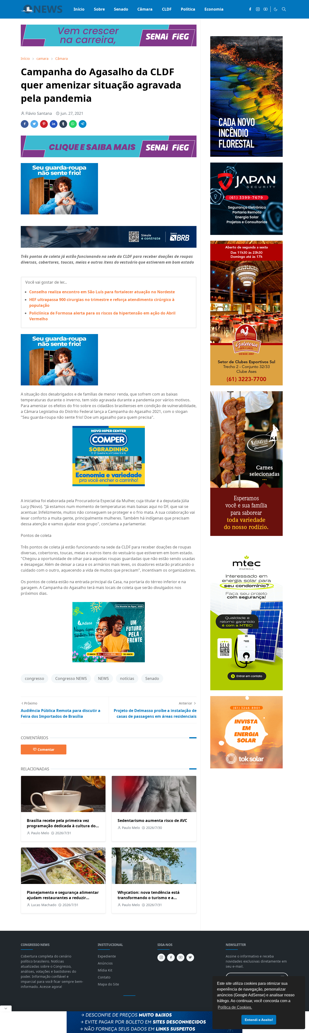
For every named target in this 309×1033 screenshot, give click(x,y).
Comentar (46, 749)
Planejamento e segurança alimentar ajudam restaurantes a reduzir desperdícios (63, 898)
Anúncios (105, 963)
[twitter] (190, 957)
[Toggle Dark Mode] (276, 9)
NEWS (103, 678)
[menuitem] (79, 9)
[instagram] (258, 9)
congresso (34, 678)
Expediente (107, 956)
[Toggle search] (284, 9)
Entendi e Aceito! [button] (259, 1020)
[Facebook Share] (24, 124)
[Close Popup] (6, 1008)
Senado (152, 678)
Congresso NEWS (71, 678)
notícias (127, 678)
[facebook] (250, 9)
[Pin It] (44, 124)
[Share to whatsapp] (73, 124)
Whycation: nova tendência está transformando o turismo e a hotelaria (149, 898)
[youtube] (265, 9)
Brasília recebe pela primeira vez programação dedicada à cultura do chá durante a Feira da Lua (61, 826)
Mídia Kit (105, 970)
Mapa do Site (108, 984)
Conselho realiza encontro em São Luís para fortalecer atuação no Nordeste (102, 291)
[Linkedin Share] (53, 124)
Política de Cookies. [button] (235, 1007)
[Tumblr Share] (63, 124)
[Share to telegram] (82, 124)
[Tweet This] (34, 124)
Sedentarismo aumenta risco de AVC (152, 820)
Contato (104, 977)
